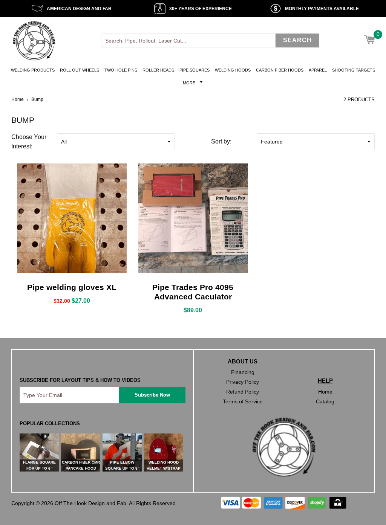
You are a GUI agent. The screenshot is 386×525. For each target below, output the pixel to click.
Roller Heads (158, 70)
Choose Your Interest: (28, 142)
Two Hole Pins (120, 70)
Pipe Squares (194, 70)
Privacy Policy (242, 382)
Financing (242, 372)
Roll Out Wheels (79, 70)
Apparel (318, 70)
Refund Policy (242, 392)
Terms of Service (243, 401)
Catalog (325, 401)
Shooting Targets (353, 70)
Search (297, 40)
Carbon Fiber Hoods (279, 70)
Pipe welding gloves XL (71, 287)
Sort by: (221, 141)
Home (17, 99)
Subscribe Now (152, 395)
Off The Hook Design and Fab (90, 503)
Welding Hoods (233, 70)
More (189, 83)
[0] (369, 40)
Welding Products (33, 70)
